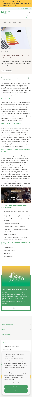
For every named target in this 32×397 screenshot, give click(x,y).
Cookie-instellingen (16, 382)
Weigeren (16, 390)
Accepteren (16, 386)
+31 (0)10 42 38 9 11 (25, 8)
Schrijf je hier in (15, 308)
